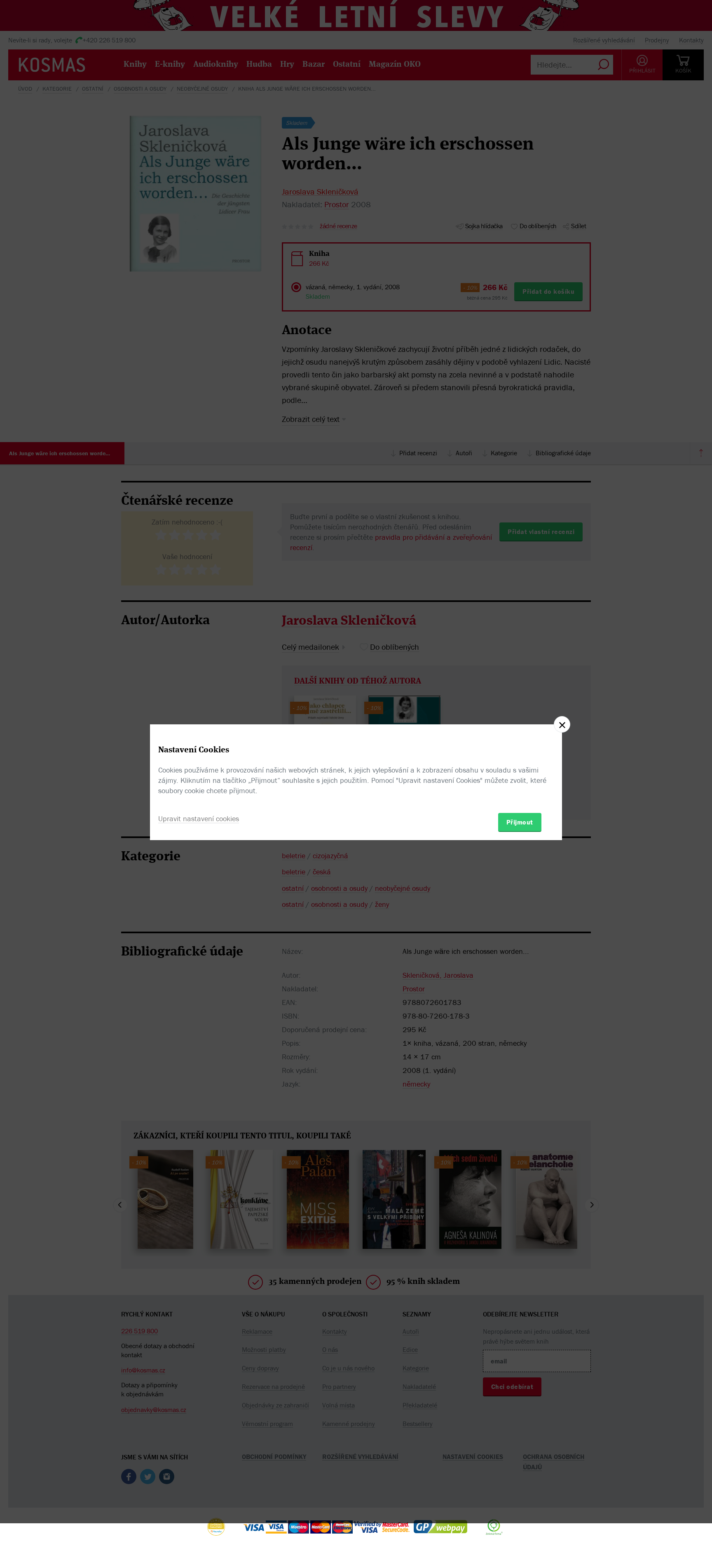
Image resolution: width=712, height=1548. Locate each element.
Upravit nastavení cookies (198, 818)
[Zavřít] (562, 724)
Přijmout (519, 822)
